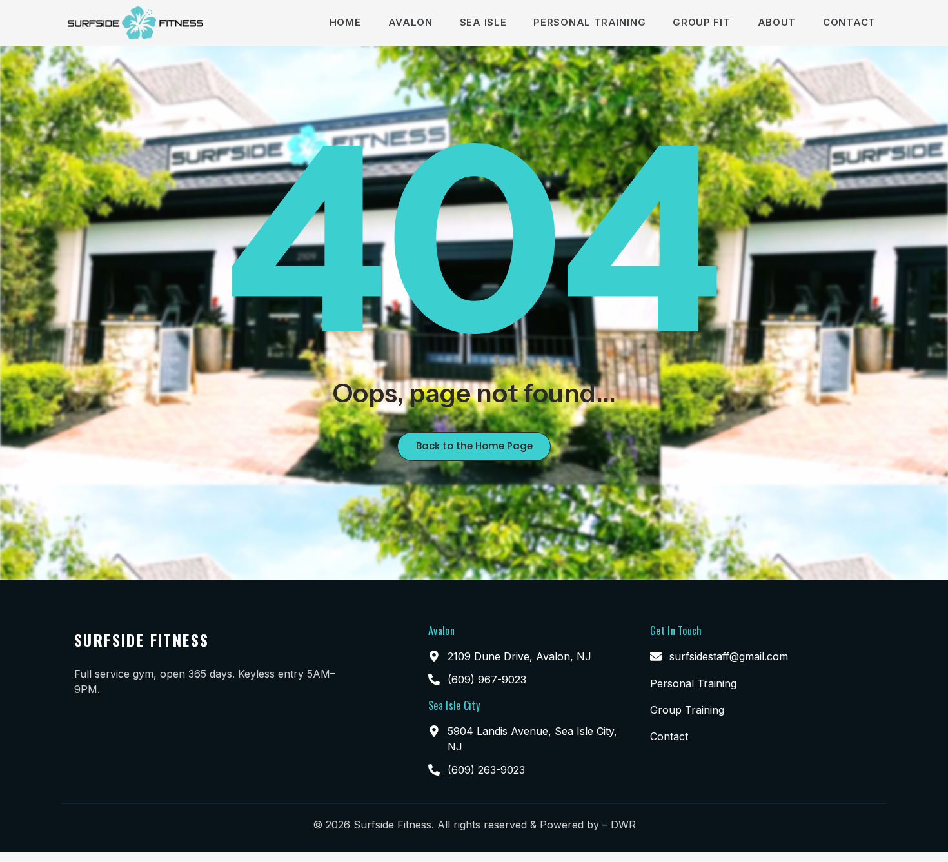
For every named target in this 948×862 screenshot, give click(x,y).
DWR (623, 824)
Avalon (410, 22)
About (777, 22)
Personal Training (589, 22)
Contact (849, 22)
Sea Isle (483, 22)
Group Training (687, 709)
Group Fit (701, 22)
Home (345, 22)
